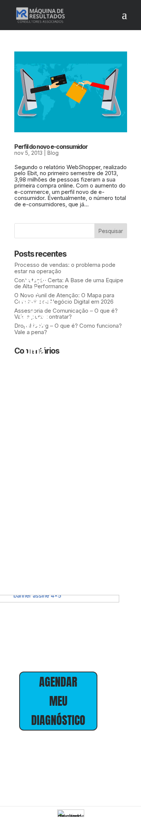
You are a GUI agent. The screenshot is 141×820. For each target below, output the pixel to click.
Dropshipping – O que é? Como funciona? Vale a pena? (68, 329)
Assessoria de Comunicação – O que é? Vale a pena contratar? (66, 314)
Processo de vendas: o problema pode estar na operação (64, 268)
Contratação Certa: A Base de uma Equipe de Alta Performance (68, 283)
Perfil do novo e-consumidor (51, 146)
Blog (53, 153)
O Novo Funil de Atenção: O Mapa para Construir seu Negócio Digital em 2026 (64, 298)
